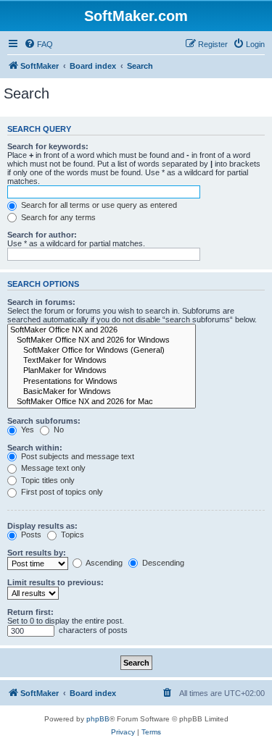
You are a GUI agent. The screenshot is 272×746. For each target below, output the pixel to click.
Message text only (52, 468)
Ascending (103, 562)
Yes (26, 429)
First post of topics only (61, 491)
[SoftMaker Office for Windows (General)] (101, 350)
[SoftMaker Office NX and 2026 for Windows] (101, 340)
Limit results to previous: (55, 582)
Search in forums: (41, 302)
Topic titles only (47, 480)
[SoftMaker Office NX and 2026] (101, 330)
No (57, 429)
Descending (162, 562)
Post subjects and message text (76, 456)
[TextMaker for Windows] (101, 361)
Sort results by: (36, 552)
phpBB (98, 719)
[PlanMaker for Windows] (101, 371)
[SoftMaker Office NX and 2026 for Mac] (101, 402)
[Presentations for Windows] (101, 382)
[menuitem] (38, 44)
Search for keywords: (47, 146)
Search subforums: (44, 420)
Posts (30, 534)
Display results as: (42, 525)
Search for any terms (57, 217)
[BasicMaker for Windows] (101, 392)
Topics (71, 534)
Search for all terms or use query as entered (98, 205)
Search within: (34, 447)
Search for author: (42, 234)
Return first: (30, 612)
